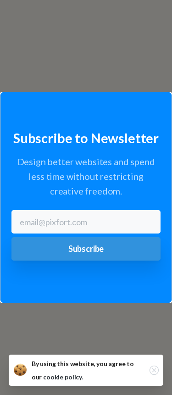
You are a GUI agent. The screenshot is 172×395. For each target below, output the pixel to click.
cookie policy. (63, 377)
